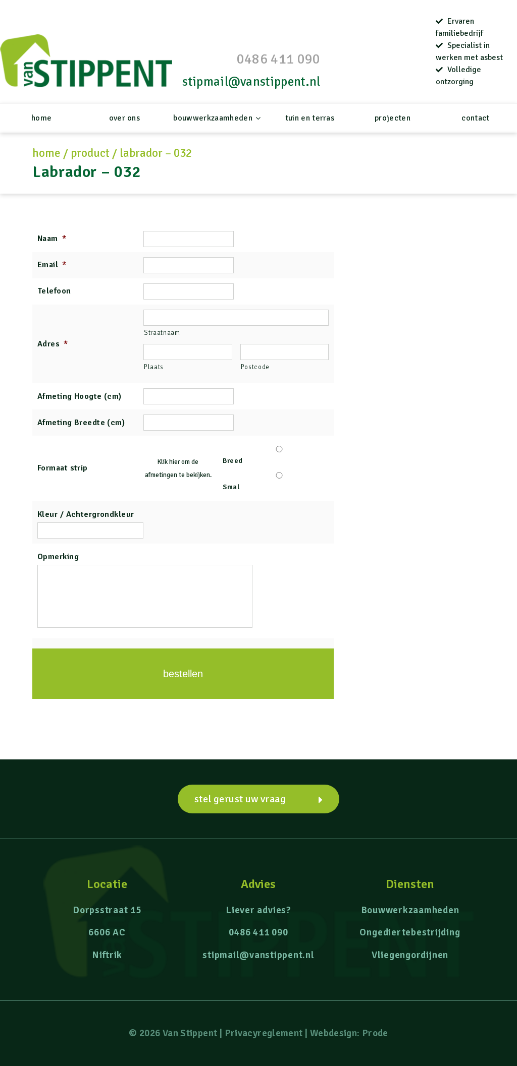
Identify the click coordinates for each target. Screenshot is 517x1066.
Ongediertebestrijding (409, 932)
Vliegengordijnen (410, 955)
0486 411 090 (279, 59)
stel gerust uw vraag (240, 799)
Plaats (154, 367)
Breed (232, 460)
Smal (231, 487)
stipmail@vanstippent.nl (251, 81)
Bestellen (183, 673)
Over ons (124, 118)
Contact (475, 118)
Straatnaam (162, 333)
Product (90, 153)
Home (41, 118)
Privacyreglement (264, 1033)
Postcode (255, 367)
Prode (375, 1033)
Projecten (392, 118)
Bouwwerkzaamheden (212, 118)
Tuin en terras (309, 118)
